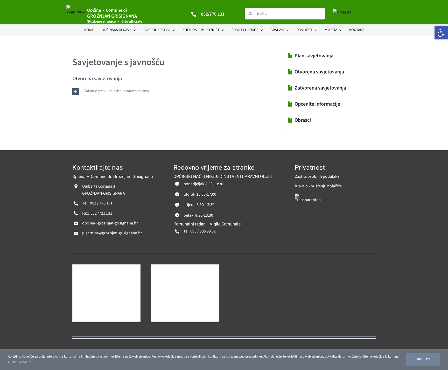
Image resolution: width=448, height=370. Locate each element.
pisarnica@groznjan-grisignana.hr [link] (112, 233)
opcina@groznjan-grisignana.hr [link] (110, 223)
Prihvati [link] (423, 359)
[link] (441, 32)
